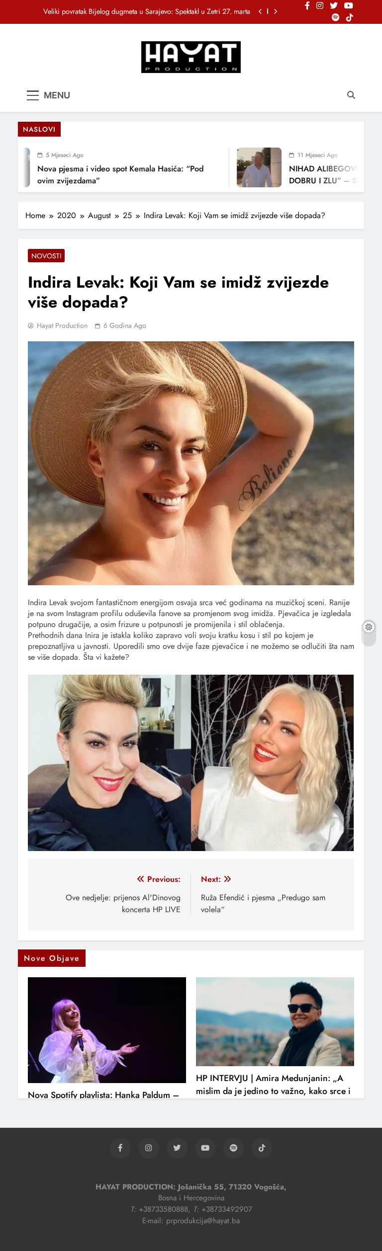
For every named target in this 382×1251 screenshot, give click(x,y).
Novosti (46, 256)
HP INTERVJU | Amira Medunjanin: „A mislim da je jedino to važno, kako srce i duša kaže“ (273, 1091)
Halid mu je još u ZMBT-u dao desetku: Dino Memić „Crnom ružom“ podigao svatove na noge (146, 11)
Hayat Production (62, 325)
